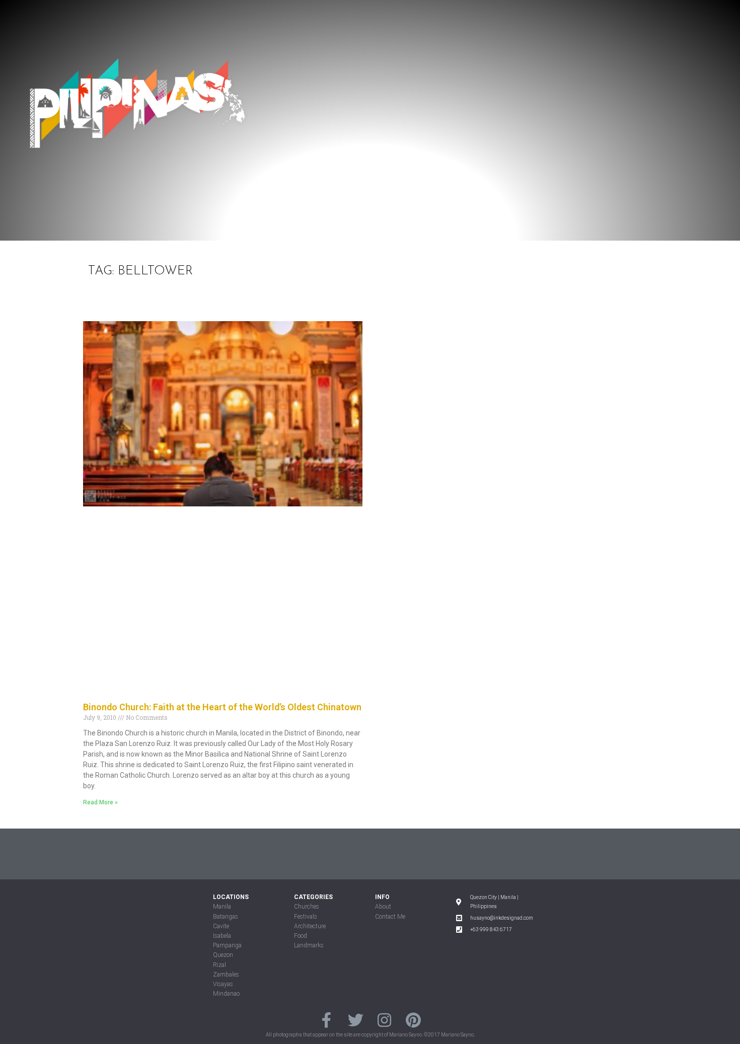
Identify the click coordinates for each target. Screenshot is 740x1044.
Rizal (219, 964)
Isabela (222, 935)
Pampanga (227, 945)
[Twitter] (355, 1019)
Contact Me (390, 916)
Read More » (100, 802)
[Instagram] (384, 1019)
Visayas (223, 984)
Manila (222, 906)
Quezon (223, 954)
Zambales (226, 974)
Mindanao (226, 993)
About (383, 906)
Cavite (221, 926)
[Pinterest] (413, 1019)
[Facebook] (326, 1019)
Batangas (225, 916)
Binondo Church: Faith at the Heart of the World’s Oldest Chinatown (222, 707)
